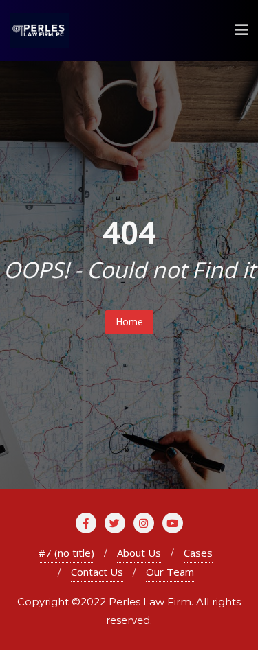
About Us (139, 552)
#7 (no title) (66, 552)
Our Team (170, 572)
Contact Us (97, 572)
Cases (198, 552)
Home (129, 321)
